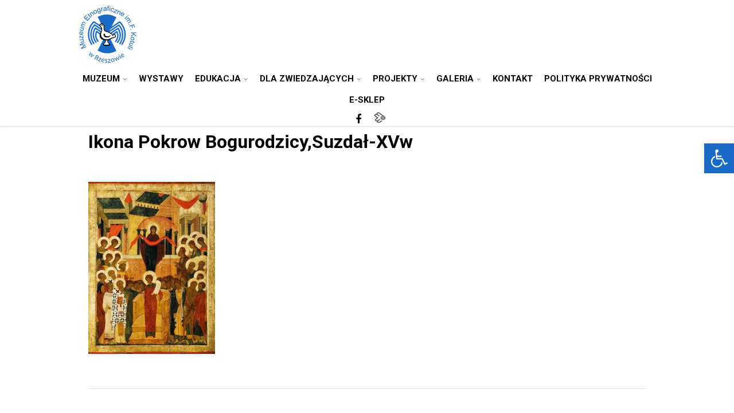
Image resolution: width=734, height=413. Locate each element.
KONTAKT (513, 78)
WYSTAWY (161, 78)
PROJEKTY (395, 78)
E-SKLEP (367, 100)
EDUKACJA (218, 78)
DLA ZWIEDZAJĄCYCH (307, 78)
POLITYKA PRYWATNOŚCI (598, 78)
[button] (719, 158)
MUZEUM (101, 78)
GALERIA (455, 78)
